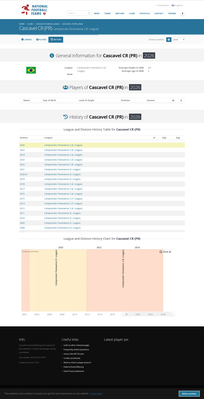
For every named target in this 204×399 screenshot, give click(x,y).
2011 (22, 213)
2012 (22, 208)
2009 (22, 223)
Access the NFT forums (74, 354)
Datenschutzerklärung (73, 367)
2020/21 (24, 174)
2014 (22, 203)
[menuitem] (148, 314)
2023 (22, 159)
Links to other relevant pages (76, 345)
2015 (22, 198)
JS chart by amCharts (30, 251)
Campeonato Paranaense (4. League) (62, 227)
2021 (22, 169)
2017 (22, 188)
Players (42, 39)
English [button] (178, 5)
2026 (22, 145)
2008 (22, 227)
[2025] (169, 39)
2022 (22, 164)
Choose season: (156, 39)
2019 (22, 179)
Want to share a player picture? (77, 362)
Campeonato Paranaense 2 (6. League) (63, 145)
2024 (22, 154)
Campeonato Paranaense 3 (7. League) (63, 198)
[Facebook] (182, 13)
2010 (22, 218)
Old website (163, 5)
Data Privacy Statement (74, 371)
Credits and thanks (72, 358)
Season (24, 137)
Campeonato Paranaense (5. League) (62, 169)
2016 (22, 193)
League (48, 137)
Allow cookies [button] (189, 393)
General (28, 39)
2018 (22, 184)
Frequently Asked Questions (76, 349)
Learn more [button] (96, 393)
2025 (22, 150)
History (57, 39)
